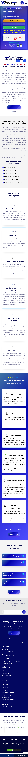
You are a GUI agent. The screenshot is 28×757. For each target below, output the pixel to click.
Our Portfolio (13, 20)
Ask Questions (13, 592)
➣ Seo (3, 671)
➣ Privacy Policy (6, 697)
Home (5, 8)
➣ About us (5, 690)
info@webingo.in (8, 651)
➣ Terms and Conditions (8, 699)
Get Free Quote (20, 755)
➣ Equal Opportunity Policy (9, 707)
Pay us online (13, 633)
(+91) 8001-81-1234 (9, 655)
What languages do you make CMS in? (12, 582)
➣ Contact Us (5, 688)
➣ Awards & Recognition (8, 692)
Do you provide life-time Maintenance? (9, 574)
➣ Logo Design (6, 673)
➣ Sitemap (4, 680)
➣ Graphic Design (6, 675)
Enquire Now (13, 534)
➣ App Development (7, 678)
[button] (26, 2)
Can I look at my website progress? (12, 556)
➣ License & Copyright (7, 702)
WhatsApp (14, 27)
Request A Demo (13, 107)
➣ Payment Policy (6, 695)
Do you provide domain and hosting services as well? (12, 562)
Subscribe (24, 612)
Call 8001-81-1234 (15, 24)
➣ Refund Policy (6, 704)
